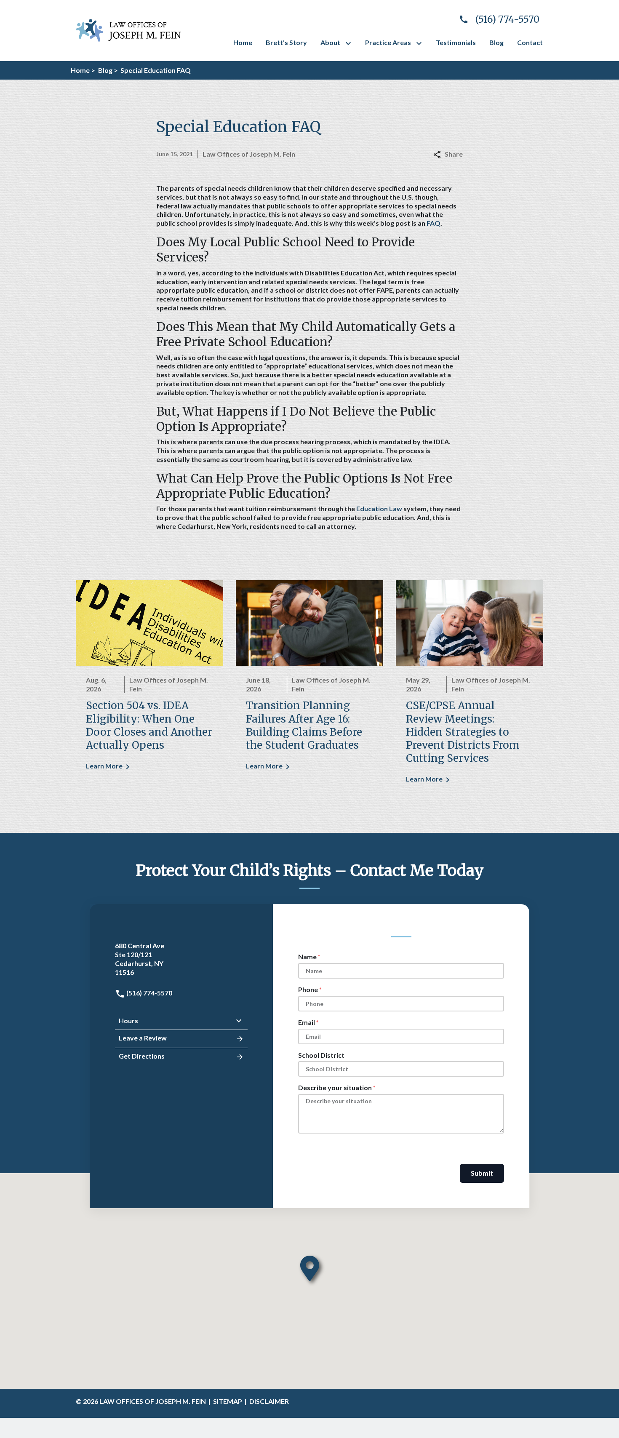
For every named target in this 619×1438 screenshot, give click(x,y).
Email (306, 1022)
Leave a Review (143, 1038)
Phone (308, 989)
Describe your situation (335, 1087)
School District (321, 1055)
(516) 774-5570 (148, 993)
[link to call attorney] (496, 19)
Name (307, 956)
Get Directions (142, 1056)
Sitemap (227, 1401)
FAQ (433, 223)
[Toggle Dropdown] (350, 43)
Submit (482, 1173)
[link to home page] (128, 29)
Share (454, 154)
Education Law (379, 508)
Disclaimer (269, 1401)
